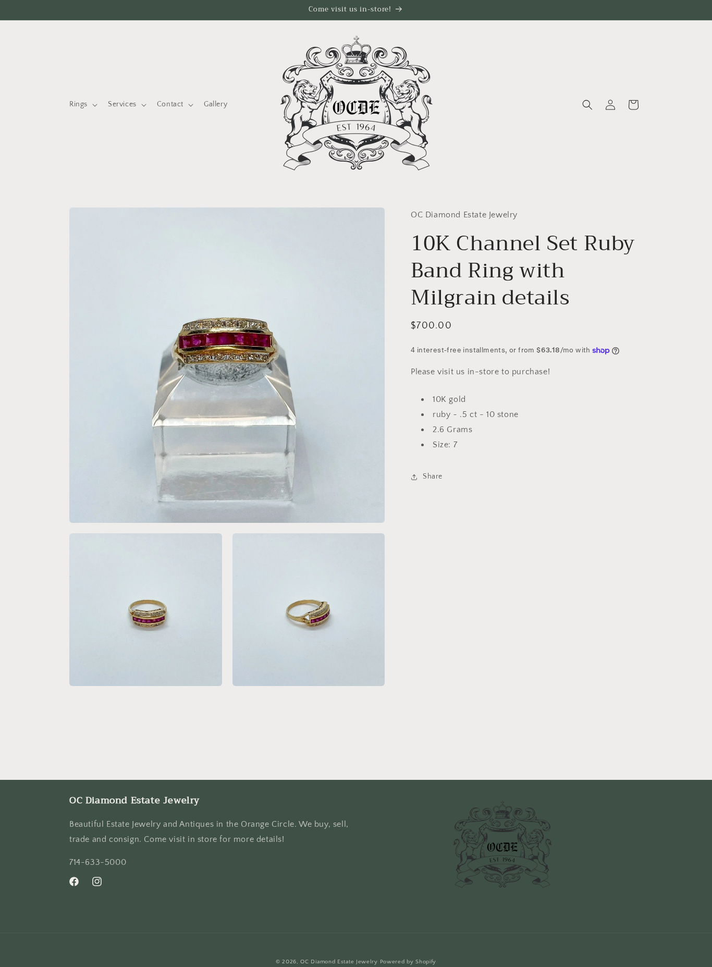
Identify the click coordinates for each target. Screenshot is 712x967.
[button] (82, 104)
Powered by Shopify (408, 962)
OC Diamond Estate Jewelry (339, 962)
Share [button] (433, 476)
